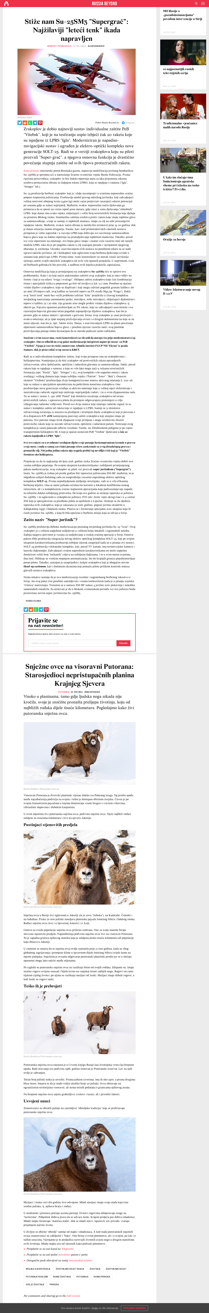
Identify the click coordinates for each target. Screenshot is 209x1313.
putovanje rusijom (37, 1276)
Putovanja (64, 692)
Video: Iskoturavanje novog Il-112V (181, 291)
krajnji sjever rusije (38, 1269)
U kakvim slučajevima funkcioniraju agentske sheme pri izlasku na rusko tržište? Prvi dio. (181, 183)
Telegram (129, 123)
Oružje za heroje (174, 239)
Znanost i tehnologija (59, 46)
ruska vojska (33, 601)
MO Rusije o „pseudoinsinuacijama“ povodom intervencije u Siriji (182, 15)
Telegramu (67, 1249)
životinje (95, 1269)
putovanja (82, 1276)
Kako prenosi (31, 171)
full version (73, 1296)
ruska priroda (102, 1276)
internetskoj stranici (80, 1260)
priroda (54, 1284)
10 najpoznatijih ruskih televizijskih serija (178, 71)
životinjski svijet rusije (70, 1269)
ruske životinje (62, 1276)
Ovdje (95, 1308)
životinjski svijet (116, 1269)
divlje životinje (35, 1284)
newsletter (64, 1254)
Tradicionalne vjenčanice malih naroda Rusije (180, 125)
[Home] (6, 3)
